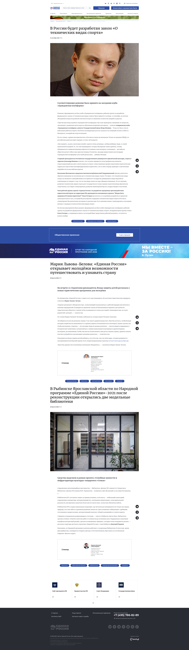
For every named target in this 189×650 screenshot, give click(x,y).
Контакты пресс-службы (80, 616)
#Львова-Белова (71, 381)
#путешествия (96, 381)
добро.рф (125, 341)
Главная (52, 21)
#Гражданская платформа (95, 221)
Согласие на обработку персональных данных (62, 644)
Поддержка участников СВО (94, 17)
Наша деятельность (76, 13)
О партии (52, 13)
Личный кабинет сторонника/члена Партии (125, 8)
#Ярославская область (78, 565)
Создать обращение (124, 235)
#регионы (84, 381)
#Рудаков (125, 565)
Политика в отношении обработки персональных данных (66, 643)
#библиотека (94, 565)
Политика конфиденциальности (59, 641)
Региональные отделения (94, 13)
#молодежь (108, 381)
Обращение (101, 8)
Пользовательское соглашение (58, 640)
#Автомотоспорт (78, 221)
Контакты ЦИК (56, 616)
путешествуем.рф (114, 341)
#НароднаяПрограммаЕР (110, 565)
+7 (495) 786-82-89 (126, 615)
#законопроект (111, 221)
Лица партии (63, 13)
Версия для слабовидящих (132, 3)
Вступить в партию (133, 13)
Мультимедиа (119, 13)
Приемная (108, 13)
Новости (69, 21)
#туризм (119, 381)
